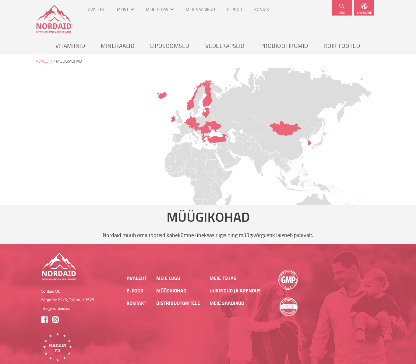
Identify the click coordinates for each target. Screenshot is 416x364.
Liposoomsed (169, 45)
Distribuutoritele (178, 303)
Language (364, 12)
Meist (123, 9)
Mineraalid (117, 45)
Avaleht (96, 9)
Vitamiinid (70, 45)
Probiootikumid (284, 45)
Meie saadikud (200, 9)
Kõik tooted (342, 45)
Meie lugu (168, 278)
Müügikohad (171, 290)
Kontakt (262, 9)
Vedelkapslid (225, 45)
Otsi (342, 12)
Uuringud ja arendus (235, 290)
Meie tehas (157, 9)
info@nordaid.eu (55, 308)
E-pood (234, 9)
